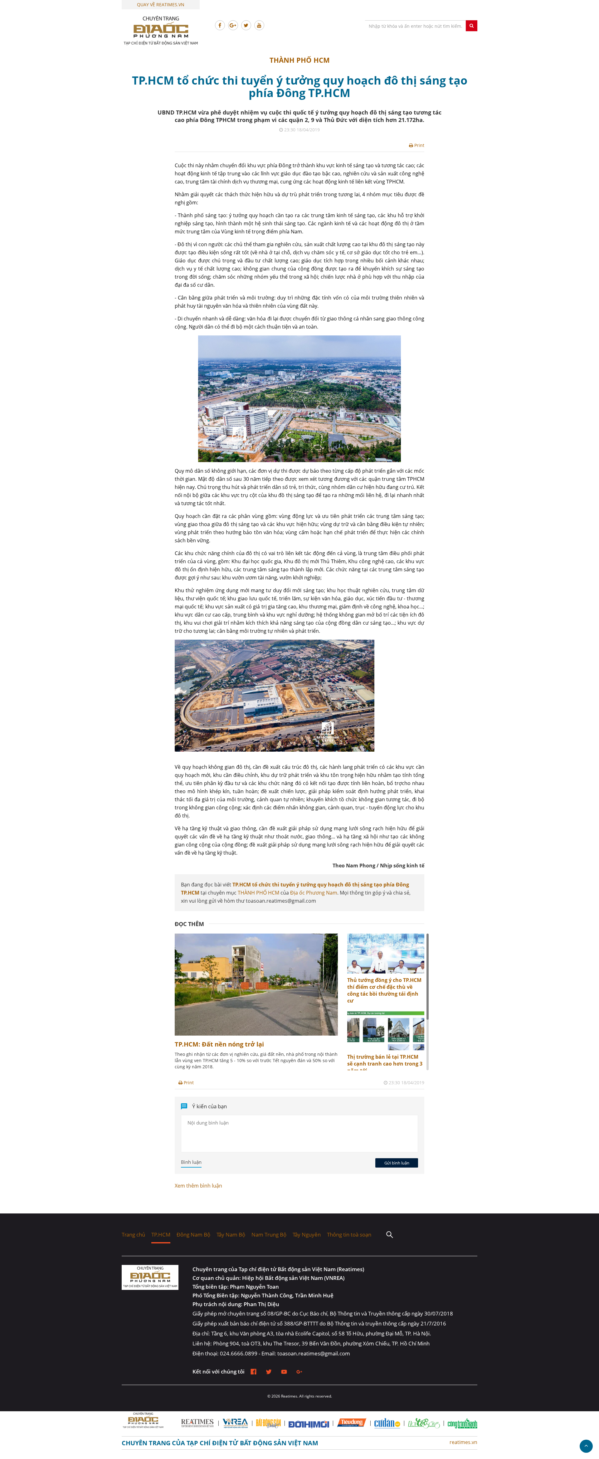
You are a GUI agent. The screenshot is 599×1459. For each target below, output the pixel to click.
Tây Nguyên (307, 1234)
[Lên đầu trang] (586, 1446)
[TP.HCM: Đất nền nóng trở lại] (256, 1034)
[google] (299, 1371)
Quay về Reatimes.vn (160, 4)
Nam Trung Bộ (268, 1234)
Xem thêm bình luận (198, 1186)
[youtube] (284, 1371)
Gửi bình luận (396, 1163)
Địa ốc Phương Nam (313, 892)
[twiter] (269, 1371)
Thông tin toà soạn (349, 1234)
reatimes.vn (463, 1442)
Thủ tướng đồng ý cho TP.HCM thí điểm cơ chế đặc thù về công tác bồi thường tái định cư (384, 990)
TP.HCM (160, 1234)
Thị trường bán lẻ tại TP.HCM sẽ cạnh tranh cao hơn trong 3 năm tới (384, 1063)
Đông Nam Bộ (193, 1234)
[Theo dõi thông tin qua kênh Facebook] (220, 25)
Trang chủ (133, 1234)
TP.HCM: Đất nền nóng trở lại (219, 1044)
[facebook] (253, 1371)
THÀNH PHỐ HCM (300, 60)
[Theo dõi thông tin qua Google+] (233, 25)
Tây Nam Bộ (231, 1234)
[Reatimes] (153, 1277)
